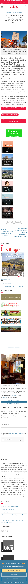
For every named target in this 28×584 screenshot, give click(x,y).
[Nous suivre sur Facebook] (2, 531)
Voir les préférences (14, 579)
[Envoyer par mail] (15, 222)
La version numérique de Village (10, 506)
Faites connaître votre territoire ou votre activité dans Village (12, 521)
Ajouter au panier (6, 283)
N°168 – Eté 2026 (5, 279)
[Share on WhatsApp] (7, 222)
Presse (3, 518)
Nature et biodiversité (10, 12)
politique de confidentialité (16, 433)
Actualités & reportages (7, 509)
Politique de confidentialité (18, 582)
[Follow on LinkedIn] (8, 531)
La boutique (4, 512)
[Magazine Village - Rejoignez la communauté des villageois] (14, 7)
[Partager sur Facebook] (10, 222)
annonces (13, 395)
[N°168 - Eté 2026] (13, 262)
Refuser (14, 575)
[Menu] (2, 7)
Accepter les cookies (14, 570)
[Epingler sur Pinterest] (18, 222)
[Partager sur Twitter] (12, 222)
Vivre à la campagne (16, 13)
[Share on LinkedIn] (20, 222)
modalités (5, 397)
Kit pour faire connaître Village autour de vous (13, 515)
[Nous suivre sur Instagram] (5, 531)
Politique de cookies (8, 582)
